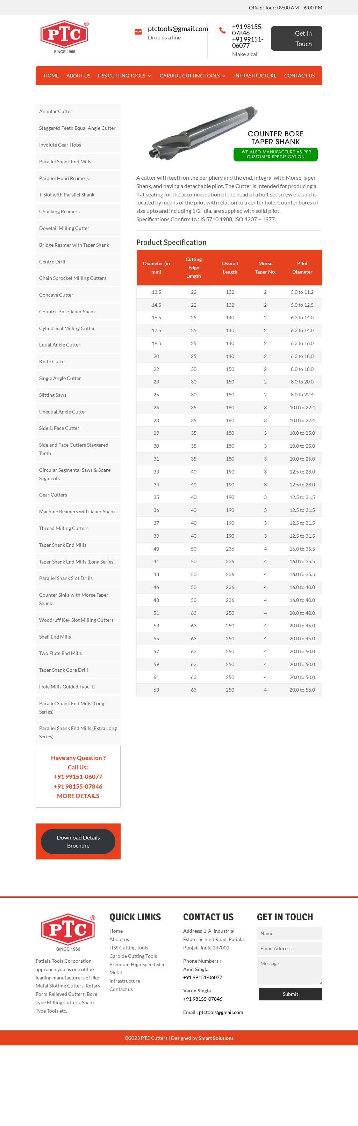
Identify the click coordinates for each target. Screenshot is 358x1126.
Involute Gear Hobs (60, 145)
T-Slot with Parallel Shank (66, 194)
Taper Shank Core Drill (63, 670)
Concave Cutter (56, 295)
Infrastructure (255, 76)
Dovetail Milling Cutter (64, 228)
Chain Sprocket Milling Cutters (72, 278)
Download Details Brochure (78, 841)
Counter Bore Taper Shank (67, 311)
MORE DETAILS (78, 795)
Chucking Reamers (59, 211)
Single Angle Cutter (60, 378)
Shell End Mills (55, 637)
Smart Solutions (216, 1038)
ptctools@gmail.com (178, 28)
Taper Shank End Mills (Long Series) (77, 562)
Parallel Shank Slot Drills (66, 578)
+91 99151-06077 (247, 42)
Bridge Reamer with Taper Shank (74, 245)
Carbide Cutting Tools (190, 76)
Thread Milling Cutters (63, 528)
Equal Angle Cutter (59, 345)
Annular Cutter (55, 111)
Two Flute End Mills (60, 653)
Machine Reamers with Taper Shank (77, 511)
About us (78, 76)
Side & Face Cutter (59, 428)
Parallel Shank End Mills (65, 161)
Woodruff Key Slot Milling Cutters (76, 620)
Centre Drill (52, 261)
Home (51, 76)
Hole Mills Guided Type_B (67, 686)
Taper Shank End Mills (62, 545)
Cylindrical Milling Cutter (67, 328)
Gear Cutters (53, 495)
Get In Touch (303, 38)
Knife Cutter (52, 361)
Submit (290, 994)
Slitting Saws (52, 395)
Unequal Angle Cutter (62, 412)
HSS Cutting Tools (121, 76)
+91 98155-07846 (247, 30)
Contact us (299, 76)
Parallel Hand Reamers (64, 178)
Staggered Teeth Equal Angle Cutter (77, 128)
